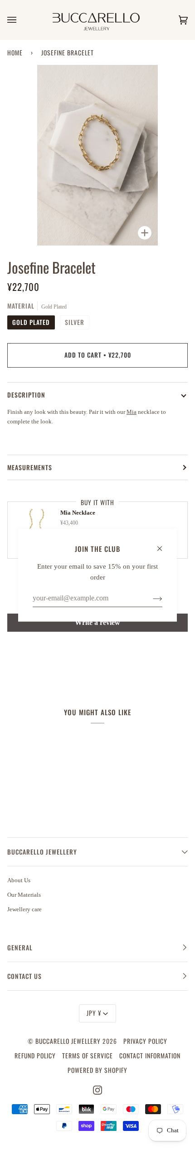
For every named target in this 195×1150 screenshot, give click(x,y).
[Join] (150, 598)
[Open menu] (20, 19)
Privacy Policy (145, 1041)
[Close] (163, 544)
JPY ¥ (94, 1012)
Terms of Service (87, 1055)
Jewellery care (24, 909)
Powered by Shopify (97, 1070)
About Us (18, 880)
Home (15, 52)
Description (26, 394)
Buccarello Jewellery (68, 1041)
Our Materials (24, 894)
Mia (131, 411)
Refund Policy (35, 1055)
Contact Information (149, 1055)
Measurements (29, 467)
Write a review (97, 622)
